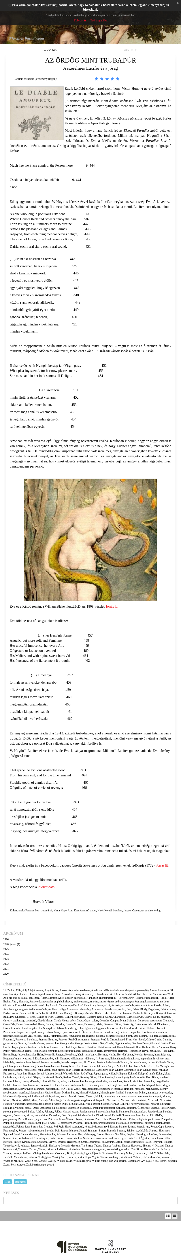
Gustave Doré (57, 1047)
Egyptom (101, 1028)
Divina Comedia (11, 1028)
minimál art (34, 1096)
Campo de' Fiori (45, 1016)
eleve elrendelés (137, 1028)
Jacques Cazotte (131, 910)
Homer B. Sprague (54, 1054)
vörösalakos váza (151, 1157)
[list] (168, 1216)
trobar (16, 1153)
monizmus (121, 1096)
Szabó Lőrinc (57, 1138)
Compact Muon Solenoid (123, 1020)
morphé (157, 1096)
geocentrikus (52, 1043)
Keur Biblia (152, 1077)
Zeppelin (172, 1160)
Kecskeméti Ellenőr (52, 1077)
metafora (23, 1092)
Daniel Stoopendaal (26, 1024)
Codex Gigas (83, 1020)
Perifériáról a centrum (123, 1115)
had (68, 1047)
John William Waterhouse (122, 1069)
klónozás (34, 1081)
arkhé (107, 1005)
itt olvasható (46, 887)
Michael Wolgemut (89, 1092)
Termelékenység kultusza (16, 1145)
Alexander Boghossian (146, 997)
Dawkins (59, 1024)
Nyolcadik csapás (22, 1107)
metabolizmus (10, 1092)
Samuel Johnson (69, 1130)
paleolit (7, 1111)
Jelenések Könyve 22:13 (110, 1066)
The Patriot (87, 1145)
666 (24, 990)
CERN (108, 1016)
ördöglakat (85, 1107)
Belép (8, 1181)
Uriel (150, 1153)
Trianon (7, 1153)
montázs (147, 1096)
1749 (18, 990)
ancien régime (106, 1001)
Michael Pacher (70, 1092)
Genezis (22, 1043)
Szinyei (52, 1141)
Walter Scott (31, 1160)
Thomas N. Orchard (153, 1145)
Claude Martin (45, 1020)
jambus (18, 1066)
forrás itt (111, 606)
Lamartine (149, 1081)
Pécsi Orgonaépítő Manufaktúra (78, 1115)
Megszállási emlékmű (122, 1088)
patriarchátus (41, 1115)
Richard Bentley (118, 1126)
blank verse (116, 1013)
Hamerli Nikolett (126, 1047)
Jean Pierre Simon (86, 1066)
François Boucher (48, 1039)
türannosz (60, 1153)
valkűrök (8, 1157)
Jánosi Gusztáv (52, 1066)
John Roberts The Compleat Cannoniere (87, 1069)
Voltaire (137, 1157)
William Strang (100, 1160)
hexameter (155, 1050)
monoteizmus (135, 1096)
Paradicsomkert (138, 1111)
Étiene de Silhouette (92, 1032)
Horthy (112, 1054)
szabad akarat (26, 1138)
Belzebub (58, 1013)
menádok (139, 1088)
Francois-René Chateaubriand (73, 1039)
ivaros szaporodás (50, 1062)
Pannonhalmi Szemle (107, 1111)
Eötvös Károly (52, 1032)
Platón (112, 1119)
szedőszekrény (115, 1138)
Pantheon (124, 1111)
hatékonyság (17, 1050)
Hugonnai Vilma (12, 1058)
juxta (104, 1073)
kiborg (16, 1081)
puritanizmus (136, 1122)
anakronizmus (81, 1001)
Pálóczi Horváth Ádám (66, 1111)
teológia (168, 1141)
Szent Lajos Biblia (160, 1138)
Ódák (36, 1107)
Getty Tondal (106, 1043)
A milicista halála (100, 990)
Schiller (130, 1130)
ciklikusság (19, 1020)
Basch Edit (25, 1013)
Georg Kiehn (67, 1043)
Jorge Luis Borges (26, 1073)
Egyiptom (90, 1028)
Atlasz (166, 1005)
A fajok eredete (35, 990)
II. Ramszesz (102, 1058)
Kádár (112, 1073)
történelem (74, 1149)
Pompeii (7, 1122)
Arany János (96, 1005)
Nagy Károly (63, 1100)
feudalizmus (88, 1035)
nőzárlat (155, 1103)
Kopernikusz (115, 1081)
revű (106, 1126)
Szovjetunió (108, 1141)
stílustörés (152, 1134)
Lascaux (17, 1085)
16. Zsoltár (9, 990)
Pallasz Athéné (35, 1111)
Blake (106, 1013)
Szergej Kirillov (22, 1141)
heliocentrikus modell (69, 1050)
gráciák (23, 1047)
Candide (59, 1016)
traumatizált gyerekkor (118, 1149)
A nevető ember (88, 910)
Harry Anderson (160, 1047)
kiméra (24, 1081)
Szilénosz (42, 1141)
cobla (72, 1020)
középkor (138, 1081)
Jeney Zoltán (140, 1066)
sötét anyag (90, 1134)
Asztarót (115, 1005)
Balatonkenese (167, 1009)
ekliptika (123, 1028)
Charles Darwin (135, 1016)
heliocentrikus (49, 1050)
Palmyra (49, 1111)
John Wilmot (144, 1069)
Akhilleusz (92, 997)
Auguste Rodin (27, 1009)
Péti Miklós (156, 1115)
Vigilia (95, 1157)
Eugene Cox (121, 1032)
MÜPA (26, 1100)
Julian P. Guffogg (83, 1073)
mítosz (55, 1096)
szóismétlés (94, 1141)
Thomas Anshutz (112, 1145)
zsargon (21, 1164)
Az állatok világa (57, 1009)
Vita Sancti (126, 1157)
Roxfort (169, 1126)
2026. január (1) (11, 944)
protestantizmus (106, 1122)
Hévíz (145, 1050)
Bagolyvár (153, 1009)
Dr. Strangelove (47, 1028)
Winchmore (134, 1160)
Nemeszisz (165, 1100)
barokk (14, 1013)
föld (151, 1035)
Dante (41, 1024)
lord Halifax (130, 1085)
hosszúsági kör (162, 1054)
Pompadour (167, 1119)
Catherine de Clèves (75, 1016)
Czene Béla (9, 1024)
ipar (167, 1058)
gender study (10, 1043)
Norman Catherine (120, 1103)
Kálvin (159, 1073)
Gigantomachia (122, 1043)
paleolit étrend (19, 1111)
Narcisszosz (113, 1100)
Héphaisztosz (89, 1050)
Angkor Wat (132, 1001)
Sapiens (121, 1130)
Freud (142, 1039)
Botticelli (138, 1013)
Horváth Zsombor (143, 1054)
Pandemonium (87, 1111)
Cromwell (168, 1020)
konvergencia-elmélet (96, 1081)
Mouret (166, 1096)
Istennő (36, 1062)
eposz (65, 1032)
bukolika (117, 910)
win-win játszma (117, 1160)
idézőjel (49, 1058)
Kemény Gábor (88, 1077)
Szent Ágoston (141, 1138)
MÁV (64, 1088)
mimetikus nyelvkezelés (159, 1092)
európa (132, 1032)
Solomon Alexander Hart (70, 1134)
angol (143, 1001)
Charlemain (119, 1016)
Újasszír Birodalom (102, 1153)
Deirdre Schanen (74, 1024)
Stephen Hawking (136, 1134)
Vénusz (72, 1157)
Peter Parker (142, 1115)
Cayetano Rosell (95, 1016)
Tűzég (70, 1153)
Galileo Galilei (153, 1039)
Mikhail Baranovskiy (127, 1092)
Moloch (90, 1096)
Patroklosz (54, 1115)
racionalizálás (163, 1122)
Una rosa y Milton (123, 1153)
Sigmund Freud (11, 1134)
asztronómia (127, 1005)
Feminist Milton (59, 1035)
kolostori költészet (49, 1081)
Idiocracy (64, 1058)
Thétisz (98, 1145)
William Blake (64, 1160)
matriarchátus (53, 1088)
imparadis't (146, 1058)
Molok (98, 1096)
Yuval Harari (159, 1160)
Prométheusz (90, 1122)
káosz (167, 1073)
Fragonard (8, 1039)
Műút (34, 1100)
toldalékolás (61, 1149)
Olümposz (73, 1107)
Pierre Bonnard (26, 1119)
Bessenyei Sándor (84, 1013)
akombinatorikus (108, 997)
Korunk (127, 1081)
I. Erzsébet (38, 1058)
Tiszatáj (33, 1149)
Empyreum (22, 1032)
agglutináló (79, 997)
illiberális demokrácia (128, 1058)
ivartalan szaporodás (72, 1062)
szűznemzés (137, 1141)
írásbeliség (8, 1062)
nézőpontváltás (34, 1103)
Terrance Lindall (39, 1145)
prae (44, 1122)
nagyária (75, 1100)
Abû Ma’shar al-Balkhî (15, 997)
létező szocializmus (71, 1085)
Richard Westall (136, 1126)
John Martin (44, 1069)
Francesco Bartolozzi (26, 1039)
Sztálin (119, 1141)
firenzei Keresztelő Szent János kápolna (126, 1035)
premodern (66, 1122)
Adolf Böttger (65, 997)
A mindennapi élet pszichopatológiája (129, 990)
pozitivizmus (19, 1122)
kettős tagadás (137, 1077)
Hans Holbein (143, 1047)
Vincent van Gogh (109, 1157)
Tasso (148, 1141)
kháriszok (165, 1077)
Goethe (7, 1047)
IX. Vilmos (90, 1062)
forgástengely (161, 1035)
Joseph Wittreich (64, 1073)
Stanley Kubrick (105, 1134)
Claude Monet (61, 1020)
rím (147, 1126)
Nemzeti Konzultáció (14, 1103)
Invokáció (158, 1058)
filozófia (100, 1035)
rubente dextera (36, 1130)
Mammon (39, 1088)
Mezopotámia (36, 1092)
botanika (127, 1013)
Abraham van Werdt (163, 994)
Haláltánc (91, 1047)
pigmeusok (41, 1119)
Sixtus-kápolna (47, 1134)
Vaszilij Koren (59, 1157)
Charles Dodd (152, 1016)
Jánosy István (68, 1066)
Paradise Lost (32, 910)
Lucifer (141, 1085)
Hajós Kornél (105, 910)
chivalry (7, 1020)
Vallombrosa (20, 1157)
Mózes (6, 1100)
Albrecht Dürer (126, 997)
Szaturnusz (89, 1138)
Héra (99, 1050)
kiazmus (7, 1081)
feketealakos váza (23, 1035)
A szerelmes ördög (150, 910)
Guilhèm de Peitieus (38, 1047)
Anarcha (93, 1001)
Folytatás (80, 20)
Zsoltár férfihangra (36, 1164)
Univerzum (140, 1153)
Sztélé (127, 1141)
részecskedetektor (94, 1126)
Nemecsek (153, 1100)
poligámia (142, 1119)
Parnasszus (19, 1115)
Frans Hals (132, 1039)
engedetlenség (37, 1032)
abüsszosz (34, 997)
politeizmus (154, 1119)
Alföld (163, 997)
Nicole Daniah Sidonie (97, 1103)
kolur (63, 1081)
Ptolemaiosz (122, 1122)
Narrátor (125, 1100)
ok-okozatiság (59, 1107)
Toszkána (86, 1149)
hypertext (27, 1058)
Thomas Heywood (131, 1145)
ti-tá (15, 1149)
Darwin (49, 1024)
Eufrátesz (108, 1032)
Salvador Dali (52, 1130)
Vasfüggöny (44, 1157)
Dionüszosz (163, 1024)
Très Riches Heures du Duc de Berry (150, 1149)
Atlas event (141, 1005)
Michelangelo (107, 1092)
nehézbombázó (138, 1100)
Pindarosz (89, 1119)
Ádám (44, 997)
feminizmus (75, 1035)
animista (151, 1001)
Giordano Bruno (140, 1043)
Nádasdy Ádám (47, 1100)
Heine (28, 1050)
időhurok (89, 1058)
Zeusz (6, 1164)
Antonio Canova (58, 1005)
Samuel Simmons (88, 1130)
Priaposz (77, 1122)
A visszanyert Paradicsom (95, 994)
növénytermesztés (140, 1103)
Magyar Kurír (25, 1088)
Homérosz (70, 1054)
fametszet (8, 1035)
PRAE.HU (53, 1122)
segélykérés (142, 1130)
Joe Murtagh (162, 1066)
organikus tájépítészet (103, 1107)
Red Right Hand (62, 1126)
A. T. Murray (117, 994)
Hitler (40, 1054)
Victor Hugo (60, 910)
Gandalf (167, 1039)
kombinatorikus (76, 1081)
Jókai (154, 1069)
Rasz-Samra (31, 1126)
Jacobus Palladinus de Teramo (112, 1062)
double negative (30, 1028)
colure (95, 1020)
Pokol (132, 1119)
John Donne (30, 1069)
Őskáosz (120, 1107)
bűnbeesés (20, 1016)
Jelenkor (128, 1066)
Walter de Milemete (13, 1160)
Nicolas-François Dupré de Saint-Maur (63, 1103)
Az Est (121, 1009)
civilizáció (31, 1020)
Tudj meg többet (98, 20)
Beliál (49, 1013)
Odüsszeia (45, 1107)
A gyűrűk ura (51, 990)
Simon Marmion (29, 1134)
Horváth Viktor (50, 50)
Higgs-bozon (18, 1054)
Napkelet (101, 1100)
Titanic (41, 1149)
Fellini (46, 1035)
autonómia (41, 1009)
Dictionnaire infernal (145, 1024)
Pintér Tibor (101, 1119)
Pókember (122, 1119)
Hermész (122, 1050)
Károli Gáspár (33, 1077)
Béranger (69, 1013)
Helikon (37, 1050)
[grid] (175, 1216)
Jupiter (97, 1073)
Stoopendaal (165, 1134)
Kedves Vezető (71, 1077)
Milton (142, 1092)
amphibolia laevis (63, 1001)
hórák (80, 1054)
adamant (52, 997)
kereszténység (121, 1077)
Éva (139, 1032)
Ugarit (87, 1153)
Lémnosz (44, 1085)
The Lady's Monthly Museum (64, 1145)
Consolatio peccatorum (150, 1020)
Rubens (22, 1130)
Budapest (161, 1013)
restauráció (77, 1126)
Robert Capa (157, 1126)
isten (28, 1062)
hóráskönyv (91, 1054)
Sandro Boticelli (107, 1130)
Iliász (113, 1058)
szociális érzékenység (69, 1141)
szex (33, 1141)
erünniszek (74, 1032)
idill (56, 1058)
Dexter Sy (128, 1024)
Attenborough (10, 1009)
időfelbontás (77, 1058)
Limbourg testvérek (99, 1085)
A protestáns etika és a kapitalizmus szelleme (37, 994)
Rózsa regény (10, 1130)
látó (25, 1085)
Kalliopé (132, 1073)
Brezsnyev (149, 1013)
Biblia (98, 1013)
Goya (15, 1047)
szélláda (128, 1138)
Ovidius (155, 1107)
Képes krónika (105, 1077)
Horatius (102, 1054)
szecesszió (101, 1138)
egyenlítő (78, 1028)
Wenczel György (47, 1160)
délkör (99, 1024)
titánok (50, 1149)
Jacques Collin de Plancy (160, 1062)
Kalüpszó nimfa (146, 1073)
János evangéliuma (33, 1066)
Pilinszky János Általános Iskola (65, 1119)
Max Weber (74, 1088)
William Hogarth (82, 1160)
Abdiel (128, 994)
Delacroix (89, 1024)
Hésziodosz (135, 1050)
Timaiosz (23, 1149)
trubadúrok (46, 910)
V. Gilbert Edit (161, 1153)
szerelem (7, 1141)
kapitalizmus (9, 1077)
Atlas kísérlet (155, 1005)
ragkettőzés (9, 1126)
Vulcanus (166, 1157)
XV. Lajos (146, 1160)
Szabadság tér (41, 1138)
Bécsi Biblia (38, 1013)
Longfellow (116, 1085)
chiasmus (165, 1016)
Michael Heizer (53, 1092)
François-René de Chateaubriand (108, 1039)
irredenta (20, 1062)
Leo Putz (55, 1085)
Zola (13, 1164)
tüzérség (78, 1153)
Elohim (150, 1028)
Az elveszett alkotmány (78, 1009)
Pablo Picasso (168, 1107)
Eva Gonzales (149, 1032)
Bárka (6, 1013)
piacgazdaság (10, 1119)
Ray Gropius (45, 1126)
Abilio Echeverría (142, 994)
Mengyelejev (152, 1088)
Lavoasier (33, 1085)
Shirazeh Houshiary (159, 1130)
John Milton (58, 1069)
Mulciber (16, 1100)
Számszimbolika (73, 1138)
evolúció (162, 1032)
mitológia (46, 1096)
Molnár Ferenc (77, 1096)
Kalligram (121, 1073)
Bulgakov (8, 1016)
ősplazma (131, 1107)
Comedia (104, 1020)
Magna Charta (153, 1085)
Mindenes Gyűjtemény (15, 1096)
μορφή (50, 1164)
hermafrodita (110, 1050)
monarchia (109, 1096)
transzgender (98, 1149)
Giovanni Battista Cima (162, 1043)
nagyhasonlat (88, 1100)
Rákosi (20, 1126)
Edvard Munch (65, 1028)
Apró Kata (73, 910)
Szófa (84, 1141)
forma (172, 1035)
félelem (37, 1035)
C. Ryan (31, 1016)
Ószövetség (144, 1107)
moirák (64, 1096)
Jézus (151, 1066)
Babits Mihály (139, 1009)
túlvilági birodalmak (43, 1153)
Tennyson (157, 1141)
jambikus (8, 1066)
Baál (128, 1009)
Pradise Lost (34, 1122)
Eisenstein (112, 1028)
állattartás (23, 1001)
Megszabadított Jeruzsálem (96, 1088)
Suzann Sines (10, 1138)
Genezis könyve (36, 1043)
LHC (84, 1085)
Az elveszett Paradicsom (104, 1009)
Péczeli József (103, 1115)
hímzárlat (31, 1054)
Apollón (72, 1005)
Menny (164, 1088)
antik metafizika (40, 1005)
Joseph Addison (45, 1073)
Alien (14, 1001)
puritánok (150, 1122)
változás (32, 1157)
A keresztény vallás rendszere (74, 990)
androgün (120, 1001)
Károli (21, 1077)
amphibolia (47, 1001)
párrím (29, 1115)
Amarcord (34, 1001)
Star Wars (120, 1134)
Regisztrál (20, 1181)
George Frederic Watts (87, 1043)
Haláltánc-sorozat (107, 1047)
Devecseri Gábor (112, 1024)
